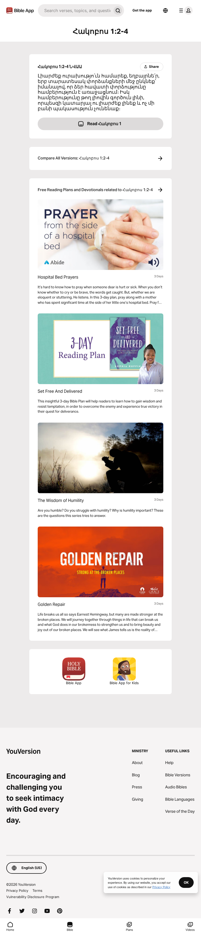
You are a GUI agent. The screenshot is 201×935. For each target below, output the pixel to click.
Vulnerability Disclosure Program (32, 897)
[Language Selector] (165, 10)
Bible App (73, 683)
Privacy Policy (17, 890)
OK (186, 882)
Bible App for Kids (124, 683)
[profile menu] (185, 10)
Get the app (142, 10)
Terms (37, 890)
